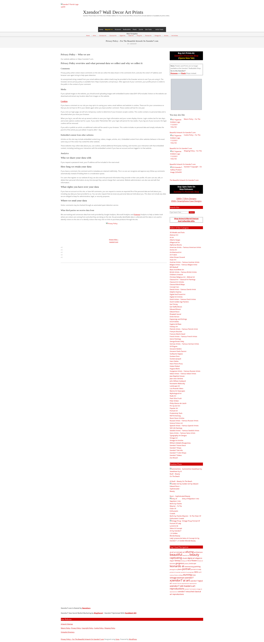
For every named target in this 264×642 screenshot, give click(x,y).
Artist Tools (159, 29)
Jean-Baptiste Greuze (177, 376)
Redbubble (127, 29)
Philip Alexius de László (178, 403)
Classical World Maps (177, 284)
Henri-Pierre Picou (176, 364)
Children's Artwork (176, 274)
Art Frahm (173, 255)
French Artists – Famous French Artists (183, 336)
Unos (117, 639)
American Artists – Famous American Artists (185, 247)
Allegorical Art (175, 242)
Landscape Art (175, 386)
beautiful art (186, 555)
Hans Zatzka (174, 361)
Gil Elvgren (173, 346)
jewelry (186, 563)
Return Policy (65, 628)
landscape (192, 563)
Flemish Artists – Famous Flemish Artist (184, 329)
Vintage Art (174, 438)
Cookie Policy (99, 628)
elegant (172, 561)
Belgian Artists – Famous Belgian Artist (183, 265)
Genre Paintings (175, 339)
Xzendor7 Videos (176, 455)
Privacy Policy (76, 628)
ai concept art (179, 552)
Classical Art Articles (177, 282)
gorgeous (180, 563)
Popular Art (174, 408)
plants (179, 569)
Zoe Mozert (174, 458)
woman (180, 577)
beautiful (176, 555)
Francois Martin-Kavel (177, 334)
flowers (194, 560)
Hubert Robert (175, 366)
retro (196, 572)
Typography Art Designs (178, 435)
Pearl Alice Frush (176, 398)
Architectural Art (175, 252)
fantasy (178, 560)
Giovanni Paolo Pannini (178, 351)
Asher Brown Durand (177, 257)
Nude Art (173, 396)
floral (189, 561)
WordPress (133, 639)
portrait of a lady (196, 569)
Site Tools (148, 29)
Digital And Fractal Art (177, 294)
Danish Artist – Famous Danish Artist (183, 289)
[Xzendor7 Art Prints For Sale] (186, 94)
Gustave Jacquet (175, 359)
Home (101, 29)
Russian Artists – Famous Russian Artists (184, 421)
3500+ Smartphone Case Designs (186, 201)
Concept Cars (174, 287)
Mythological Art (176, 393)
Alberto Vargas (175, 240)
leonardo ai (177, 566)
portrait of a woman (175, 572)
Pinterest (137, 214)
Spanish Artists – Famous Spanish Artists (184, 426)
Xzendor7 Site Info (176, 450)
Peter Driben (174, 401)
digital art (191, 558)
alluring (189, 551)
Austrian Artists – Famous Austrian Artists (184, 262)
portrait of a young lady (187, 572)
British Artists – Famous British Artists (183, 272)
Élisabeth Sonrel (175, 314)
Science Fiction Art (176, 423)
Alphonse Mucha (176, 245)
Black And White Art (177, 270)
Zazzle (141, 29)
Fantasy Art (174, 326)
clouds (184, 558)
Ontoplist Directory (67, 632)
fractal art (200, 561)
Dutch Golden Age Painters (179, 302)
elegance (198, 558)
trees (194, 575)
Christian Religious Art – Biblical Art (182, 277)
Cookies (64, 101)
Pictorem (118, 29)
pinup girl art (173, 569)
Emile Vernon (174, 317)
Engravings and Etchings (178, 319)
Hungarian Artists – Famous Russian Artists (185, 371)
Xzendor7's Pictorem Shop (186, 191)
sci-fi (200, 572)
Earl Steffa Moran (176, 307)
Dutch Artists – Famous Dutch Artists (183, 299)
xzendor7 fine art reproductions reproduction (184, 583)
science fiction (174, 575)
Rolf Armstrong (175, 416)
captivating (176, 557)
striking (180, 575)
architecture (198, 552)
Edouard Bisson (175, 309)
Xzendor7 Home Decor (178, 445)
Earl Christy (174, 304)
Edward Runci (174, 312)
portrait (186, 569)
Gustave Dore (174, 356)
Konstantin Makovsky (177, 383)
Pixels (135, 29)
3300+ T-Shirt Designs (186, 198)
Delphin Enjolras (175, 292)
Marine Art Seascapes (177, 391)
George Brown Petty (177, 341)
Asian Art (173, 260)
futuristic (172, 563)
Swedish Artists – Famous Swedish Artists (184, 430)
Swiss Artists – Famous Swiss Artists (182, 433)
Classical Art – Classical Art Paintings (182, 279)
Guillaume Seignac (176, 354)
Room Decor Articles (177, 418)
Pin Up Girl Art (175, 406)
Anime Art (173, 250)
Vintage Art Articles (176, 440)
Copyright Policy (87, 628)
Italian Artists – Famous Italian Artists (183, 374)
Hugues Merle (175, 369)
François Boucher (176, 331)
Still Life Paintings (176, 428)
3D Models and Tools (177, 232)
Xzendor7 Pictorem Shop (186, 55)
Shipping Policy (109, 628)
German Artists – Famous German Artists (184, 344)
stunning (187, 574)
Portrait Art (174, 411)
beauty (194, 555)
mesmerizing (189, 566)
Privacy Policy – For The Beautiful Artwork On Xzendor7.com (82, 639)
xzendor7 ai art (180, 580)
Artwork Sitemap (67, 624)
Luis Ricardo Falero (176, 388)
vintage (173, 577)
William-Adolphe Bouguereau (180, 443)
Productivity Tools (176, 413)
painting (197, 566)
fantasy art (184, 561)
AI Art (172, 237)
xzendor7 (189, 577)
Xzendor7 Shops (175, 448)
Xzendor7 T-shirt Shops (178, 453)
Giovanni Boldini (176, 349)
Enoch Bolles (174, 322)
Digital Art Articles (176, 297)
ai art (172, 552)
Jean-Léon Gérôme (176, 378)
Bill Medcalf (174, 267)
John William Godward (178, 381)
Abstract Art (174, 235)
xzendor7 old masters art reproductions (182, 587)
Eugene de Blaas (175, 324)
